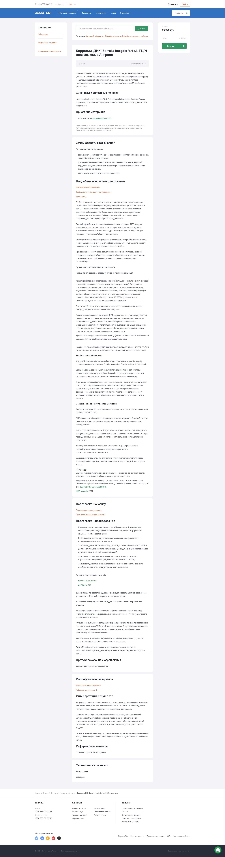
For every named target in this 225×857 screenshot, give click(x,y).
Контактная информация (131, 815)
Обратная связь (78, 818)
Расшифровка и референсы (49, 51)
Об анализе (43, 34)
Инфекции (54, 793)
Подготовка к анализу (47, 43)
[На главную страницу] (43, 13)
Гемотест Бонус (100, 815)
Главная (37, 793)
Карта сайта (123, 836)
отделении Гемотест (102, 118)
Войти (185, 4)
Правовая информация (155, 836)
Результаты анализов (102, 812)
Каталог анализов (79, 808)
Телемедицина (99, 808)
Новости (125, 812)
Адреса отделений (79, 815)
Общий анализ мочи (113, 36)
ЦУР (168, 836)
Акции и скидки (78, 812)
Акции (113, 13)
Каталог (45, 793)
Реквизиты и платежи (130, 821)
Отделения (124, 13)
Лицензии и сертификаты (131, 818)
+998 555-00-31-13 (44, 4)
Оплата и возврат (137, 836)
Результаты (173, 4)
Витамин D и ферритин (95, 36)
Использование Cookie (181, 836)
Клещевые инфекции (67, 793)
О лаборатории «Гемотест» (132, 808)
